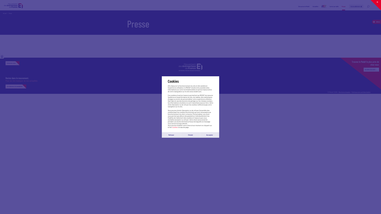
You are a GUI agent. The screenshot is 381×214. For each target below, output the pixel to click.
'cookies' (175, 127)
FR (377, 2)
